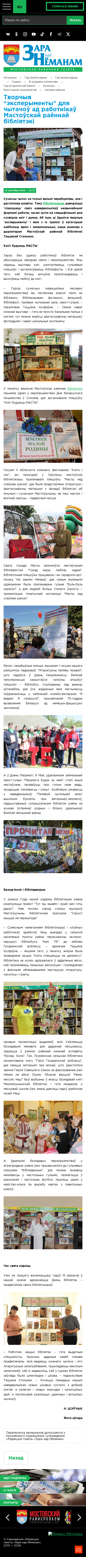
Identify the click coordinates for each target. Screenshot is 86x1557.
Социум (16, 81)
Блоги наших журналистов (20, 90)
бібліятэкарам (53, 203)
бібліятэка (74, 388)
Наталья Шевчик (55, 90)
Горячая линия (65, 6)
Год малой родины (36, 77)
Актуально (10, 77)
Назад (16, 1457)
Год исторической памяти (19, 86)
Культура (49, 86)
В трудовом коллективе (43, 81)
